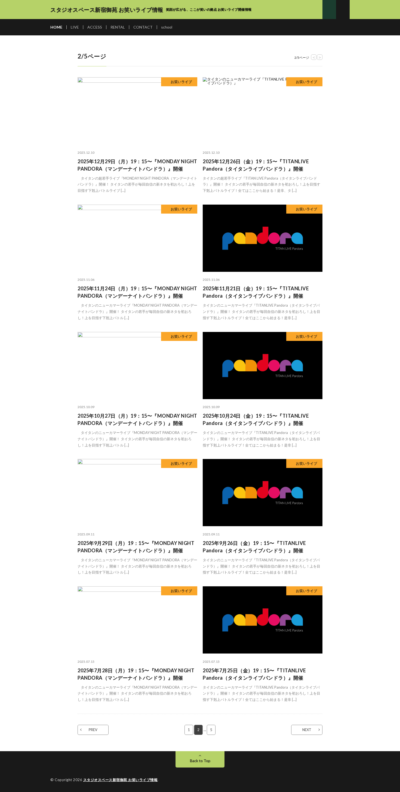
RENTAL (117, 27)
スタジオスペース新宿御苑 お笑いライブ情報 (120, 780)
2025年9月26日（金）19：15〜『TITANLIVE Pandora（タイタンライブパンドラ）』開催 (254, 546)
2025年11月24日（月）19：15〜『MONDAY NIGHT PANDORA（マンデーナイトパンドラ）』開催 (137, 292)
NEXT (306, 730)
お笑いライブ (181, 81)
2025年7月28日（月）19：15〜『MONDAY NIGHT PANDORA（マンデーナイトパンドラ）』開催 (136, 674)
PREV (93, 730)
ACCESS (94, 27)
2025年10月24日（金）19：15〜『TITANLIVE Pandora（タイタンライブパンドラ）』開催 (256, 419)
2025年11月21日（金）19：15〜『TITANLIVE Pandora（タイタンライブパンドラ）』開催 (256, 292)
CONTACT (143, 27)
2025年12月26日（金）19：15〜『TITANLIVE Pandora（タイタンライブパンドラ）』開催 (256, 165)
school (166, 27)
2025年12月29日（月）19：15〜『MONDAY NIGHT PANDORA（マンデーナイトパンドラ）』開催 (137, 165)
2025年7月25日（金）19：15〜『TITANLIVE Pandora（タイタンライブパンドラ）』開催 (254, 674)
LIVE (75, 27)
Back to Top (200, 760)
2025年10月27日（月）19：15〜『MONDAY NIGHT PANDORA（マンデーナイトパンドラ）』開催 (137, 419)
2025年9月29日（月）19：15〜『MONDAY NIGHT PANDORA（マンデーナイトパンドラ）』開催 (136, 546)
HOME (56, 27)
